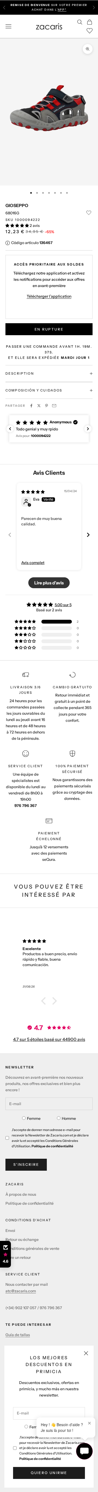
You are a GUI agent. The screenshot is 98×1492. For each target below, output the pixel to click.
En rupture (49, 329)
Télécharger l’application (49, 296)
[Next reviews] (87, 428)
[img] (33, 491)
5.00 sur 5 (63, 604)
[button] (17, 225)
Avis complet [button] (32, 562)
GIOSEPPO (16, 205)
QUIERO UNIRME (49, 1473)
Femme (36, 1427)
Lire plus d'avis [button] (49, 582)
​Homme (69, 1118)
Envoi (10, 1230)
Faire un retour (18, 1257)
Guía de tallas (17, 1334)
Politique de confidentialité (40, 1459)
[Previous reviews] (10, 428)
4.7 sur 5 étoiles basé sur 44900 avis (49, 1039)
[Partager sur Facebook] (31, 405)
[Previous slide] (9, 535)
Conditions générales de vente (32, 1248)
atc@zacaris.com (20, 1290)
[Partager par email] (54, 405)
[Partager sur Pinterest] (46, 405)
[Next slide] (88, 535)
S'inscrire (26, 1164)
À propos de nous (20, 1194)
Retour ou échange (22, 1239)
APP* (62, 9)
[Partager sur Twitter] (39, 405)
